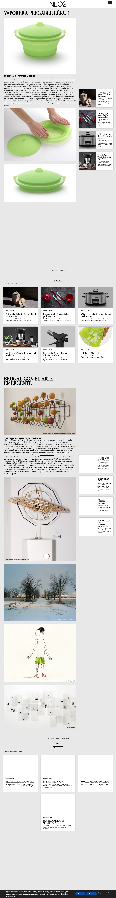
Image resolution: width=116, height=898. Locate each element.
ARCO (6, 444)
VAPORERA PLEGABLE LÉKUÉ (36, 13)
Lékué (24, 86)
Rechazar (91, 894)
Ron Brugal (39, 457)
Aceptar (80, 894)
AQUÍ (15, 896)
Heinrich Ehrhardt (47, 455)
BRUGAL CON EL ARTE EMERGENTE (28, 381)
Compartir (58, 276)
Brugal (29, 440)
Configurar (103, 894)
